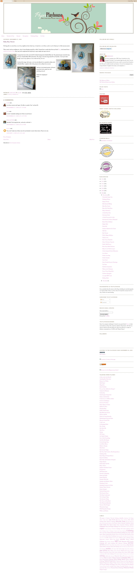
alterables (121, 518)
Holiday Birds (105, 278)
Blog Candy (102, 523)
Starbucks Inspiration (107, 266)
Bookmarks (106, 523)
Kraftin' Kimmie (116, 537)
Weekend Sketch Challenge (117, 567)
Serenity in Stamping (104, 473)
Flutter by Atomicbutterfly (105, 416)
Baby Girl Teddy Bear (107, 208)
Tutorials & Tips (10, 36)
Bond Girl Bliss (103, 387)
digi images (128, 532)
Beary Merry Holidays (107, 221)
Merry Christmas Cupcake (108, 242)
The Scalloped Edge (104, 497)
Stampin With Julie (104, 479)
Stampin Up (15, 94)
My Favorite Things (104, 450)
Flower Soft (118, 534)
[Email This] (25, 92)
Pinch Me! (104, 226)
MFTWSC (131, 543)
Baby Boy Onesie (106, 206)
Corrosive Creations (104, 402)
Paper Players (110, 550)
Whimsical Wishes (129, 567)
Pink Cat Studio (130, 550)
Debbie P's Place (103, 406)
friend (132, 534)
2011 (102, 186)
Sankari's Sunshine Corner (106, 467)
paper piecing (103, 550)
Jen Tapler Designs (104, 436)
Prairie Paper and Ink (104, 463)
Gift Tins (104, 230)
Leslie (8, 102)
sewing (102, 555)
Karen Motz (110, 56)
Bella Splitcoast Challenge (109, 521)
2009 (102, 190)
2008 (102, 193)
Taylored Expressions (104, 491)
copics (10, 94)
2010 (102, 188)
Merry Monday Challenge (109, 541)
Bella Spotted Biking (107, 203)
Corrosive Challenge (116, 528)
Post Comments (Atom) (15, 142)
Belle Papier (102, 383)
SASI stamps (131, 552)
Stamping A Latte (104, 483)
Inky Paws (102, 430)
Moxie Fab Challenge (115, 546)
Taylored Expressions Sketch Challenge (125, 562)
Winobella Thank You (107, 197)
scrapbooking (102, 553)
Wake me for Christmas (107, 269)
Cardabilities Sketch (129, 523)
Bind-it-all (132, 521)
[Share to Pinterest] (30, 92)
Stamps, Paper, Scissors (105, 487)
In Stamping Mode (104, 424)
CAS (101, 525)
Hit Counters (102, 354)
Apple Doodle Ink (113, 519)
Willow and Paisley (104, 510)
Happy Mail (105, 224)
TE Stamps (112, 564)
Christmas (102, 526)
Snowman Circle (106, 215)
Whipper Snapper (103, 569)
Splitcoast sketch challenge (110, 557)
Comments (104, 302)
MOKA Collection (106, 546)
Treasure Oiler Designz (105, 505)
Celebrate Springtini (106, 273)
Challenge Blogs (34, 36)
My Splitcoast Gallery (104, 80)
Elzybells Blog (103, 408)
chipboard (132, 524)
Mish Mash (102, 448)
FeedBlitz (107, 316)
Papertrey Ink (124, 550)
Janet (8, 111)
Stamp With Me (103, 477)
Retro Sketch (124, 552)
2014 (102, 179)
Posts (102, 299)
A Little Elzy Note (106, 212)
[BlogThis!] (26, 92)
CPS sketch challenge (125, 528)
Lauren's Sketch (109, 539)
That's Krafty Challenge (120, 564)
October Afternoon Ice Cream (109, 228)
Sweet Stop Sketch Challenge (106, 559)
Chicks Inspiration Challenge (123, 524)
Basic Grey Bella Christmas (108, 246)
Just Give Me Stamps (104, 440)
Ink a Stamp (102, 426)
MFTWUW (107, 545)
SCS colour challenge (109, 553)
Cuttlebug (130, 530)
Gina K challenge (112, 536)
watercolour (102, 567)
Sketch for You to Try (120, 556)
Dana (59, 49)
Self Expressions (103, 471)
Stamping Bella (126, 557)
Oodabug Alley (103, 453)
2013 (102, 181)
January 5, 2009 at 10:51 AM (16, 133)
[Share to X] (27, 92)
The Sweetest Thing (104, 499)
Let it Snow (105, 253)
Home (3, 36)
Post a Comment (7, 137)
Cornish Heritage (108, 528)
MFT (117, 541)
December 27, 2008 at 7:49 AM (16, 107)
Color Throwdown (122, 526)
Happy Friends (105, 201)
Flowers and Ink (103, 414)
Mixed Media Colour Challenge (121, 545)
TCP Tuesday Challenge (105, 564)
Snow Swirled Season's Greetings (109, 262)
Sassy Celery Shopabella (108, 271)
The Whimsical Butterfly (105, 503)
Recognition (25, 36)
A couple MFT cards (107, 275)
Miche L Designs (103, 446)
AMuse (101, 519)
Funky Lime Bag (106, 255)
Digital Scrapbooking (107, 534)
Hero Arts (123, 536)
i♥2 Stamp (102, 434)
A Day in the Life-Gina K (105, 377)
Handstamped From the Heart (106, 418)
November (105, 280)
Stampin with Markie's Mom (106, 481)
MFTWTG (102, 545)
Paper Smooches (117, 550)
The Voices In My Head (105, 501)
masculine (122, 539)
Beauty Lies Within (104, 381)
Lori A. (8, 128)
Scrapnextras (102, 469)
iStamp (101, 432)
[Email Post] (23, 92)
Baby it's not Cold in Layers (108, 248)
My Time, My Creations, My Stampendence (110, 451)
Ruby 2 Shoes (103, 465)
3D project (102, 518)
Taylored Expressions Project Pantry (108, 562)
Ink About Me (103, 428)
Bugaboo (110, 523)
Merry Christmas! (106, 210)
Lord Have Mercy (104, 444)
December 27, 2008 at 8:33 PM (16, 124)
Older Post (92, 139)
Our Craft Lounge (120, 548)
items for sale (102, 537)
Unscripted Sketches (124, 566)
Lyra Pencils (116, 539)
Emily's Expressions (104, 410)
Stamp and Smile (10, 120)
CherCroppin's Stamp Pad (105, 394)
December (105, 195)
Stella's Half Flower (106, 244)
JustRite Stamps (108, 537)
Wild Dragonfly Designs (105, 508)
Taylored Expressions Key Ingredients (125, 561)
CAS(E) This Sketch (108, 524)
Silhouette (112, 556)
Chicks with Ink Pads (104, 396)
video (133, 566)
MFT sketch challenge (110, 543)
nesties (108, 548)
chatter (114, 524)
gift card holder (102, 536)
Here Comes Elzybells (107, 239)
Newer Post (6, 139)
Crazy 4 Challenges (110, 531)
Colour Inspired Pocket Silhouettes (110, 251)
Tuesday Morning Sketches (105, 566)
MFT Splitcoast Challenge (121, 543)
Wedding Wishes (106, 199)
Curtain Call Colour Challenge (120, 531)
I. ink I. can (102, 422)
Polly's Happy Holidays (107, 235)
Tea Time (104, 264)
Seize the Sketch (130, 553)
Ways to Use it (108, 567)
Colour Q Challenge (130, 526)
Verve (130, 566)
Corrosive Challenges (104, 400)
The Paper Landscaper (105, 495)
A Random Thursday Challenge (112, 518)
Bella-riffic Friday (120, 521)
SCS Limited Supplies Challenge (120, 553)
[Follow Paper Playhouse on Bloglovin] (106, 49)
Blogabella (102, 385)
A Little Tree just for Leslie (108, 217)
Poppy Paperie (103, 461)
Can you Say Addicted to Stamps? (107, 389)
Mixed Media (112, 545)
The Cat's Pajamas (129, 564)
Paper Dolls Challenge (129, 548)
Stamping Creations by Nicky (106, 485)
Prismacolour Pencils (107, 552)
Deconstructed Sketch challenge (118, 532)
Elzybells (114, 534)
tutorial (111, 566)
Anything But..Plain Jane (105, 379)
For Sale (42, 36)
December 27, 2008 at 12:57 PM (17, 116)
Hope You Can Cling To (129, 536)
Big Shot (127, 521)
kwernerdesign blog (104, 442)
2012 (102, 183)
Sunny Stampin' (103, 489)
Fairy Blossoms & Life (105, 412)
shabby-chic (107, 556)
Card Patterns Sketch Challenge (118, 523)
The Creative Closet (104, 493)
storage (132, 557)
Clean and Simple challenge (111, 526)
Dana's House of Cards (105, 404)
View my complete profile (107, 68)
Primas (101, 552)
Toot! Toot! (105, 260)
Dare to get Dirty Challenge (105, 532)
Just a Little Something (105, 438)
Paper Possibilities (104, 457)
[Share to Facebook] (29, 92)
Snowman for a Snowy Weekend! (109, 219)
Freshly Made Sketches (126, 534)
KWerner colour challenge (124, 537)
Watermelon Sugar (104, 507)
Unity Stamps (117, 566)
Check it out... (105, 237)
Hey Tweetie (105, 233)
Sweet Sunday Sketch (119, 559)
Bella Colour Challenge (123, 519)
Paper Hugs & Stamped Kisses (106, 455)
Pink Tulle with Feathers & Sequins (108, 459)
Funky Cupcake (106, 257)
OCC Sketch (114, 548)
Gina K (107, 536)
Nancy (127, 324)
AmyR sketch (105, 519)
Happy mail (118, 536)
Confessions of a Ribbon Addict (107, 398)
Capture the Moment (104, 390)
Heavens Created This (104, 420)
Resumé (18, 36)
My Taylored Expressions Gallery (107, 82)
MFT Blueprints (123, 541)
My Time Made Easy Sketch (125, 546)
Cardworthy (102, 392)
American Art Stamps (129, 518)
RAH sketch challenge (117, 552)
